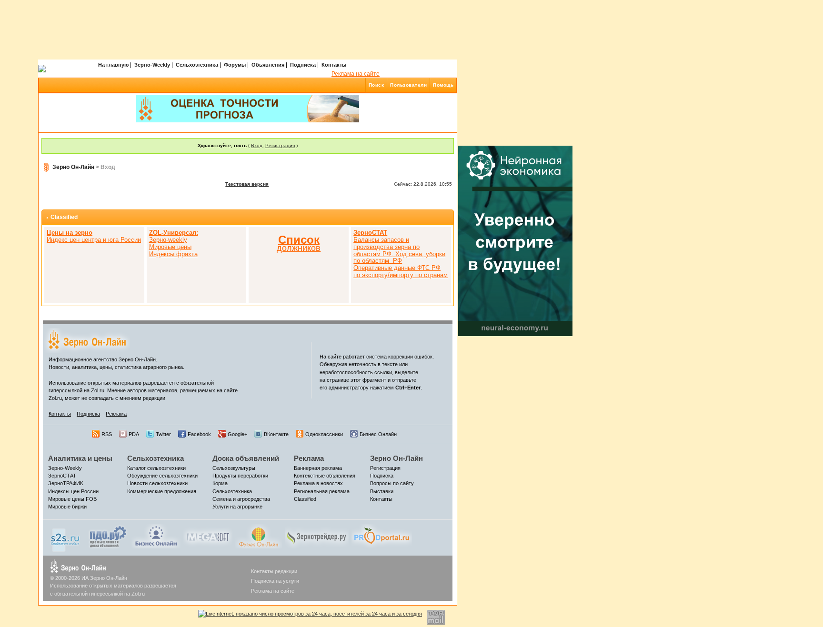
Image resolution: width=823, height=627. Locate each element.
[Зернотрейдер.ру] (317, 535)
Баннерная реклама (318, 468)
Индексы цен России (73, 491)
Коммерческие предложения (161, 491)
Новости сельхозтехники (157, 483)
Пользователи (408, 85)
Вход (256, 145)
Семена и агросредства (241, 499)
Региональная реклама (322, 491)
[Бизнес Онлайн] (156, 535)
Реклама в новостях (318, 483)
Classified (64, 217)
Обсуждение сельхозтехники (162, 475)
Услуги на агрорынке (237, 506)
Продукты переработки (240, 475)
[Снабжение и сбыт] (66, 537)
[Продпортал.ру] (381, 535)
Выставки (381, 491)
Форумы (235, 65)
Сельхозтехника (197, 65)
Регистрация (280, 145)
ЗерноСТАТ (62, 475)
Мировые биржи (67, 506)
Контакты (333, 65)
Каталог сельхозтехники (156, 468)
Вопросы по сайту (392, 483)
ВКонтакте (276, 434)
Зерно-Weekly (152, 65)
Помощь (443, 85)
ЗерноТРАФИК (65, 483)
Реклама (116, 414)
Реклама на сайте (355, 73)
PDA (134, 434)
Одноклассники (324, 434)
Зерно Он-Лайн (73, 167)
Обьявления (267, 65)
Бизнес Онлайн (378, 434)
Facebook (199, 434)
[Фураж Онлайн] (258, 535)
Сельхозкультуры (233, 468)
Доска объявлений (245, 458)
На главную (113, 65)
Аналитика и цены (80, 458)
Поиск (376, 85)
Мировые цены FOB (72, 499)
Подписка (303, 65)
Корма (220, 483)
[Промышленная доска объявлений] (108, 536)
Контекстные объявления (324, 475)
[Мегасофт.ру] (207, 535)
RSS (106, 434)
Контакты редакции (274, 571)
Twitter (163, 434)
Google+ (237, 434)
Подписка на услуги (275, 581)
